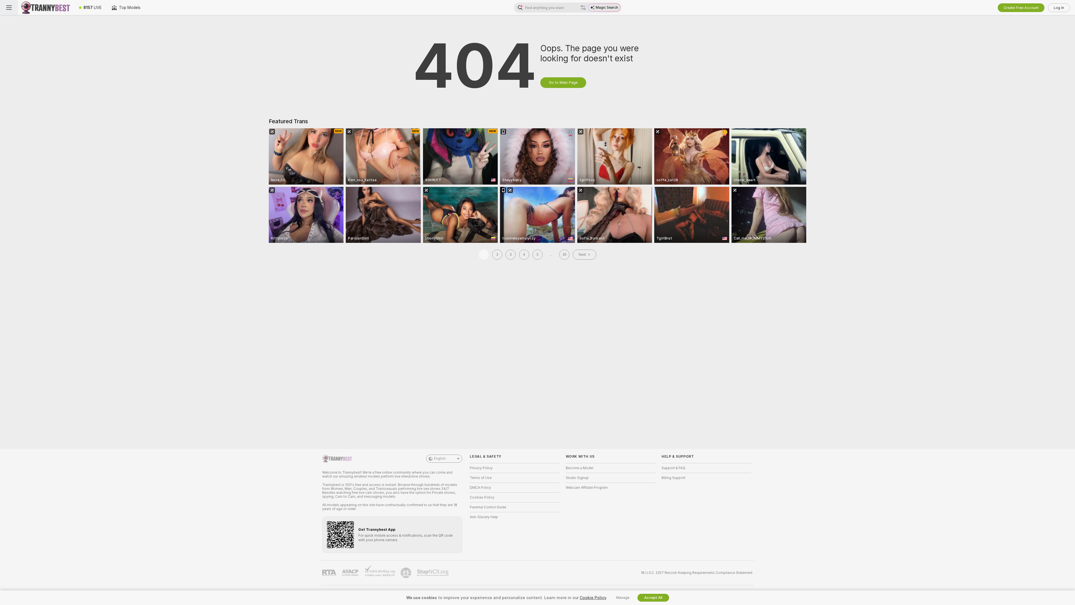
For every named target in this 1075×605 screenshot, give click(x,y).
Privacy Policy (481, 468)
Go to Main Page (563, 82)
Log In (1059, 8)
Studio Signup (577, 478)
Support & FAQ (673, 468)
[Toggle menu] (9, 7)
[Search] (583, 7)
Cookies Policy (482, 497)
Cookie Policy (593, 597)
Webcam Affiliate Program (587, 488)
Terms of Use (481, 478)
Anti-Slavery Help (484, 517)
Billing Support (673, 478)
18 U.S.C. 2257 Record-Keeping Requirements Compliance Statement (696, 573)
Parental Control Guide (488, 507)
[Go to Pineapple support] (406, 572)
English (440, 458)
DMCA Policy (480, 488)
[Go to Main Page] (46, 7)
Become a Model (579, 468)
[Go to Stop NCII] (433, 572)
